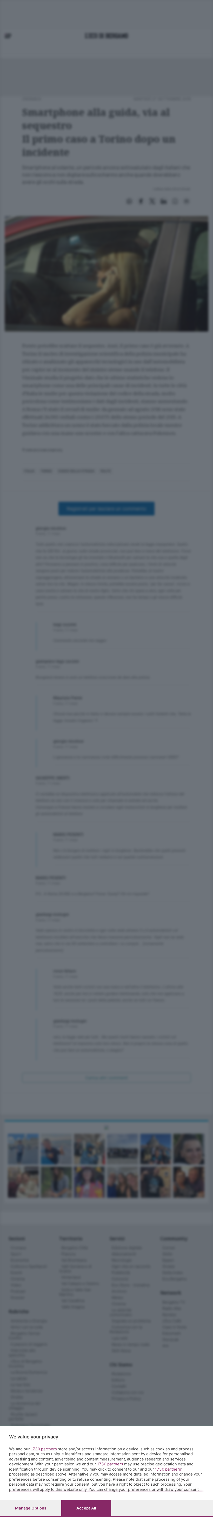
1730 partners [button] (44, 1448)
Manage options (30, 1508)
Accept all (86, 1508)
